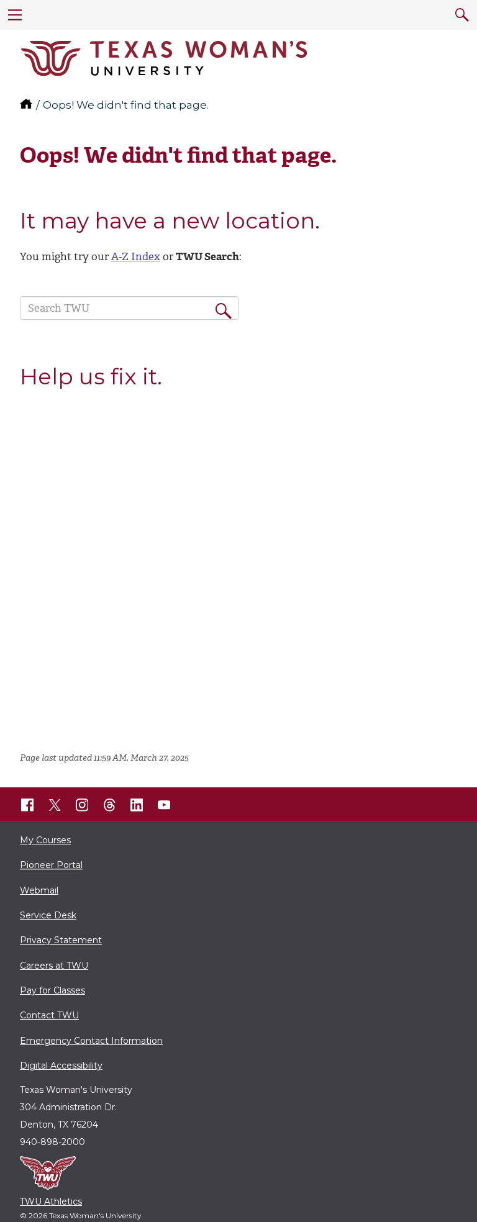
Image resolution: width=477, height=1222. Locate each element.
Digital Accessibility (61, 1065)
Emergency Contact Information (91, 1040)
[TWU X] (54, 805)
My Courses (45, 840)
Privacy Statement (61, 940)
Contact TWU (49, 1015)
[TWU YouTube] (164, 804)
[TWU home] (27, 105)
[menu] (15, 15)
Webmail (39, 890)
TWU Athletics (51, 1201)
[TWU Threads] (109, 804)
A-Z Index (135, 256)
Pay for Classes (52, 990)
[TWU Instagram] (82, 804)
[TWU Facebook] (27, 804)
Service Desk (48, 915)
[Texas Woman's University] (164, 58)
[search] (462, 15)
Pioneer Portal (51, 865)
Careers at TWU (54, 965)
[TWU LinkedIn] (136, 804)
